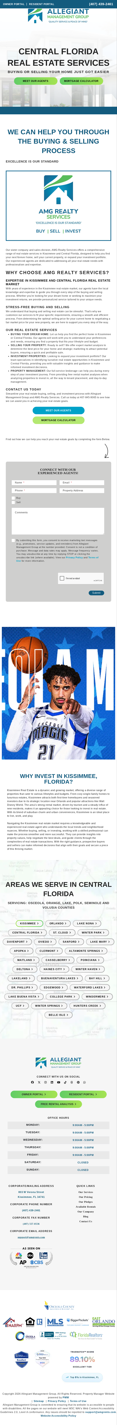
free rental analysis (57, 1104)
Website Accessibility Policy (58, 1415)
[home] (58, 24)
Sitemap (39, 1401)
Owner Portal (14, 4)
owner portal (32, 1094)
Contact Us (85, 1221)
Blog (85, 1216)
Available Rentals (86, 1206)
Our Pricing (86, 1197)
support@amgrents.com (31, 1237)
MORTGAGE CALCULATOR (81, 81)
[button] (32, 1082)
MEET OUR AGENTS (35, 81)
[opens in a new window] (58, 1363)
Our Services (85, 1192)
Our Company (86, 1211)
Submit (96, 593)
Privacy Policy (74, 557)
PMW (66, 1397)
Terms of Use (78, 1401)
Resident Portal (41, 4)
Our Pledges (86, 1202)
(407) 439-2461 (101, 4)
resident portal (81, 1094)
